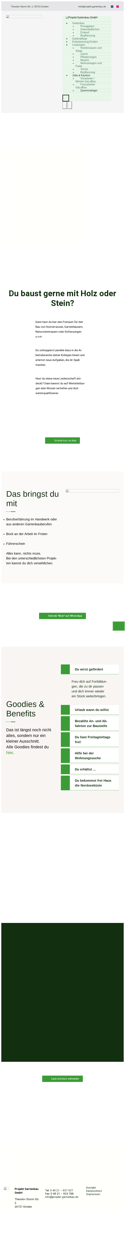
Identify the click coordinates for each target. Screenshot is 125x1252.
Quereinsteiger (88, 90)
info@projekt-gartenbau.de (61, 1197)
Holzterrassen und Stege (89, 49)
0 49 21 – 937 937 (61, 1190)
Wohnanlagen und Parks (89, 64)
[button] (90, 669)
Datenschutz (94, 1190)
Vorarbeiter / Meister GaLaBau (86, 80)
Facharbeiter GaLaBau (85, 86)
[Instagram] (117, 6)
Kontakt (91, 1187)
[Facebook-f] (112, 6)
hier (9, 752)
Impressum (93, 1194)
